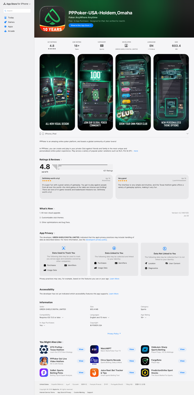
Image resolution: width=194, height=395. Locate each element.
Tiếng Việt (129, 384)
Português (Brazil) (117, 384)
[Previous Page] (37, 92)
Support (90, 392)
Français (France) (95, 384)
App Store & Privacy (64, 392)
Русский (76, 384)
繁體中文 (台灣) (140, 384)
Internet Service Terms (47, 392)
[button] (17, 18)
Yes (41, 325)
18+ (142, 317)
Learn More (114, 279)
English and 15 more (98, 317)
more (136, 151)
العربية (68, 384)
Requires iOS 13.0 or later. (50, 317)
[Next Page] (191, 92)
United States (44, 384)
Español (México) (57, 384)
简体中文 (84, 384)
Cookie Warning (79, 392)
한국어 (106, 384)
